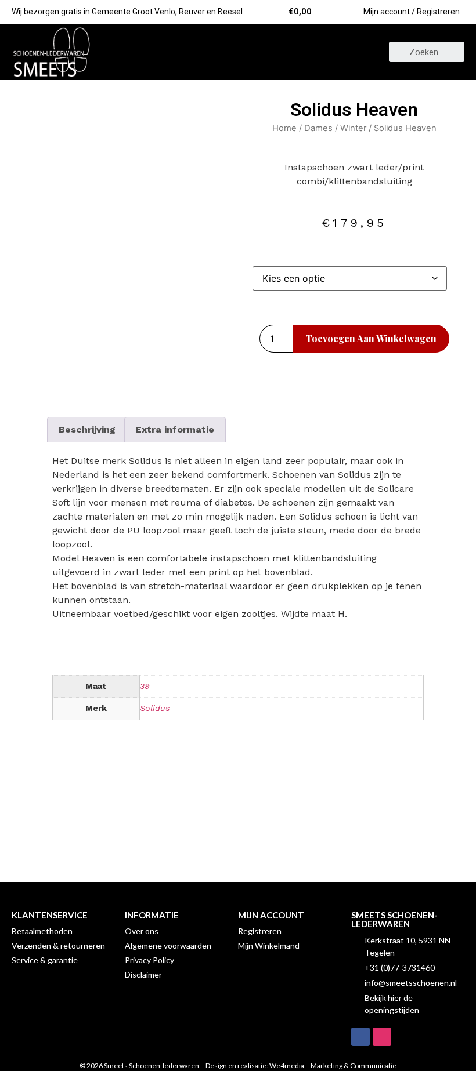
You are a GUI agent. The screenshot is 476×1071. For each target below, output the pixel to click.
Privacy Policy (149, 960)
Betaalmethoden (42, 931)
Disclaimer (143, 974)
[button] (238, 51)
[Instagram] (382, 1037)
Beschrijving (87, 429)
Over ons (141, 931)
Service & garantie (45, 960)
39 (145, 686)
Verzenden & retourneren (58, 945)
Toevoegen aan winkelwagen (371, 338)
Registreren (260, 931)
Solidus (155, 708)
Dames (318, 128)
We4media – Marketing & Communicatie (332, 1065)
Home (284, 128)
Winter (353, 128)
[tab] (87, 429)
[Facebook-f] (360, 1037)
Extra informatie (175, 429)
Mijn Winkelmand (269, 945)
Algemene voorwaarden (168, 945)
